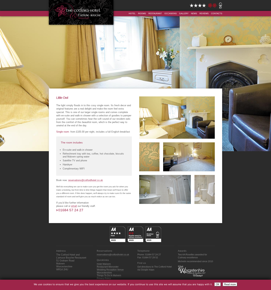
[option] (135, 80)
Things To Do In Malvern (109, 275)
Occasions (170, 13)
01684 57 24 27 (70, 210)
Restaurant (155, 13)
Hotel (132, 13)
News (194, 13)
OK (217, 284)
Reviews (204, 13)
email (74, 206)
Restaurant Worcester (108, 266)
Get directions (144, 266)
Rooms (142, 13)
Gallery (183, 13)
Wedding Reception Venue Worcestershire (110, 271)
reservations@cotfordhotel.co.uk (85, 180)
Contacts (216, 13)
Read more (230, 284)
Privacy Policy (104, 278)
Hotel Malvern (104, 264)
